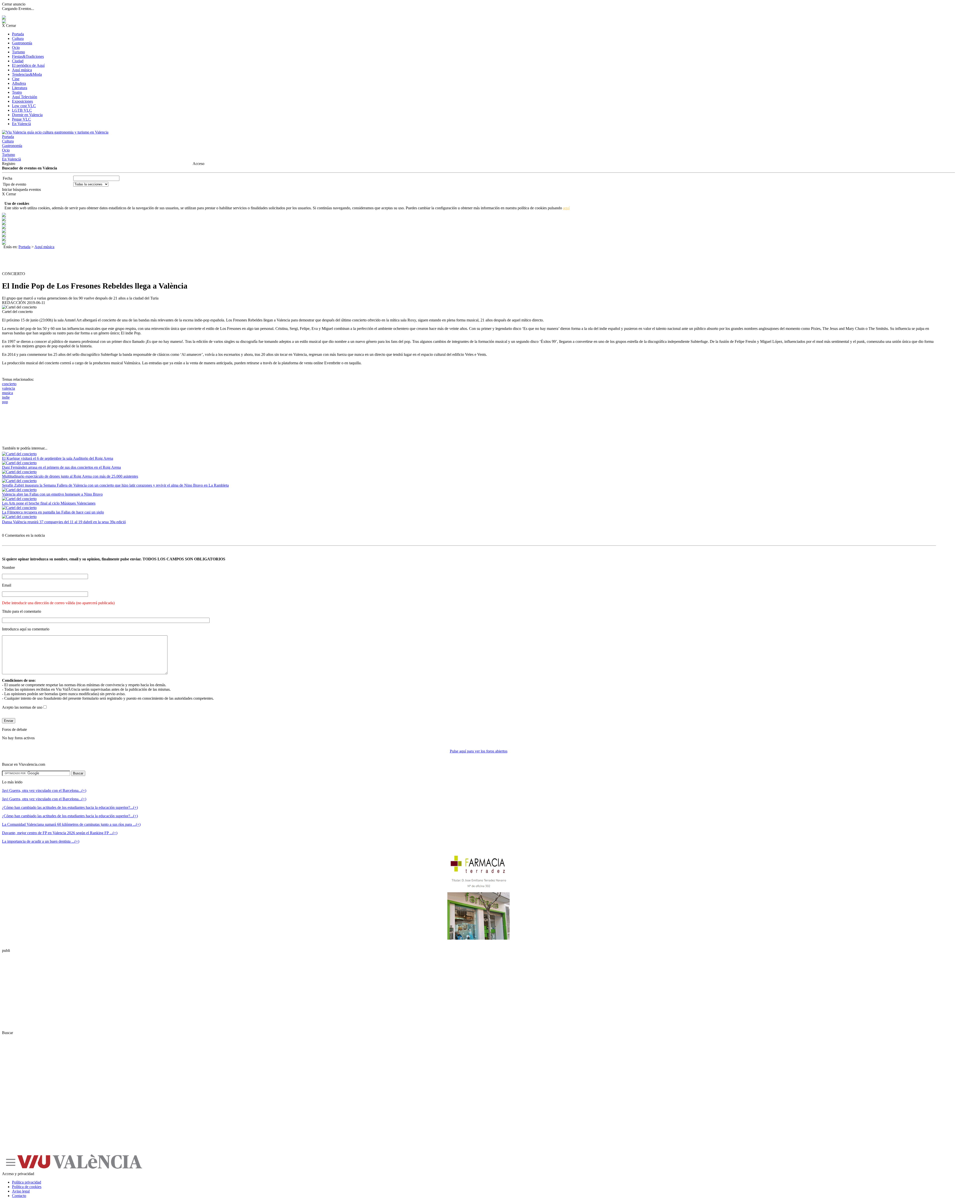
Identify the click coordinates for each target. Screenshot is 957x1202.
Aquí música (22, 70)
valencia (8, 388)
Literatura (19, 88)
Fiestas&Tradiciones (28, 56)
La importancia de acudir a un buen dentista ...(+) (40, 841)
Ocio (16, 47)
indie (6, 397)
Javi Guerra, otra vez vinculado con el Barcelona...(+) (44, 790)
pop (5, 402)
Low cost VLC (24, 106)
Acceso (198, 163)
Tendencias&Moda (27, 74)
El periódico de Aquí (28, 65)
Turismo (18, 52)
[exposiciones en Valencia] (4, 227)
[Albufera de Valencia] (4, 215)
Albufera (19, 83)
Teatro (17, 92)
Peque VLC (21, 119)
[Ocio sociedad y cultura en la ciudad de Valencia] (4, 235)
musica (7, 393)
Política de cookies (26, 1187)
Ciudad (17, 61)
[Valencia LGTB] (4, 231)
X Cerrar (9, 25)
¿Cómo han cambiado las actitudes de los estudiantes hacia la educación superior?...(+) (70, 807)
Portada (18, 34)
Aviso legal (21, 1191)
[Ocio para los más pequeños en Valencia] (4, 239)
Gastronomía (22, 43)
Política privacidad (26, 1182)
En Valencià (21, 124)
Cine (15, 79)
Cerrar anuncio (13, 4)
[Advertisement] (92, 260)
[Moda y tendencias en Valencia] (4, 243)
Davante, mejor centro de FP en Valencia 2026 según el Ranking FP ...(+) (59, 833)
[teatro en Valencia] (4, 223)
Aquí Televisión (24, 97)
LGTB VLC (22, 110)
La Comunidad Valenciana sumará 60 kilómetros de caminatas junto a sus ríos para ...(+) (71, 824)
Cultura (18, 38)
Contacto (19, 1196)
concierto (9, 384)
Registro (8, 163)
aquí (566, 208)
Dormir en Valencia (27, 115)
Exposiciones (22, 101)
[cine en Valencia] (4, 219)
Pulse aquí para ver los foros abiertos (478, 751)
